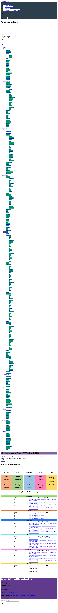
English (10, 136)
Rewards (8, 123)
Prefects (11, 99)
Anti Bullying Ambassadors (12, 96)
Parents (5, 175)
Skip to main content (5, 1)
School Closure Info (8, 227)
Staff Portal (8, 5)
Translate (15, 38)
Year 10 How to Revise (10, 346)
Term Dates (8, 230)
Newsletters (8, 412)
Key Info (5, 388)
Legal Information (10, 598)
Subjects (8, 135)
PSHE (7, 115)
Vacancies (6, 420)
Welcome (8, 50)
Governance (9, 73)
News (4, 409)
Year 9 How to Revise (10, 305)
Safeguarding (9, 407)
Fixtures (10, 89)
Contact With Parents (8, 222)
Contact (5, 431)
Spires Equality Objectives (8, 399)
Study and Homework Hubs (12, 10)
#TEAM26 (6, 375)
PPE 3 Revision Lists (8, 381)
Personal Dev (6, 81)
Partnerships (9, 162)
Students (5, 232)
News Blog (8, 410)
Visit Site (3, 461)
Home (5, 47)
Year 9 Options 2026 (8, 352)
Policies (7, 389)
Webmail (7, 8)
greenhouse (31, 595)
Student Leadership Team (11, 107)
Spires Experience (6, 129)
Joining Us (8, 177)
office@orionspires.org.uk (7, 592)
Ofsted (7, 65)
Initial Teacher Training (8, 427)
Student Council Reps (10, 102)
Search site (3, 600)
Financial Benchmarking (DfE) (9, 404)
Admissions (11, 178)
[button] (7, 18)
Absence (8, 216)
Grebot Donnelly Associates (19, 595)
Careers (8, 113)
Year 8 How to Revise (10, 276)
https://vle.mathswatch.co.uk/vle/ (36, 513)
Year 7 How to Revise (10, 247)
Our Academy (6, 49)
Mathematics (11, 138)
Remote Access (9, 7)
